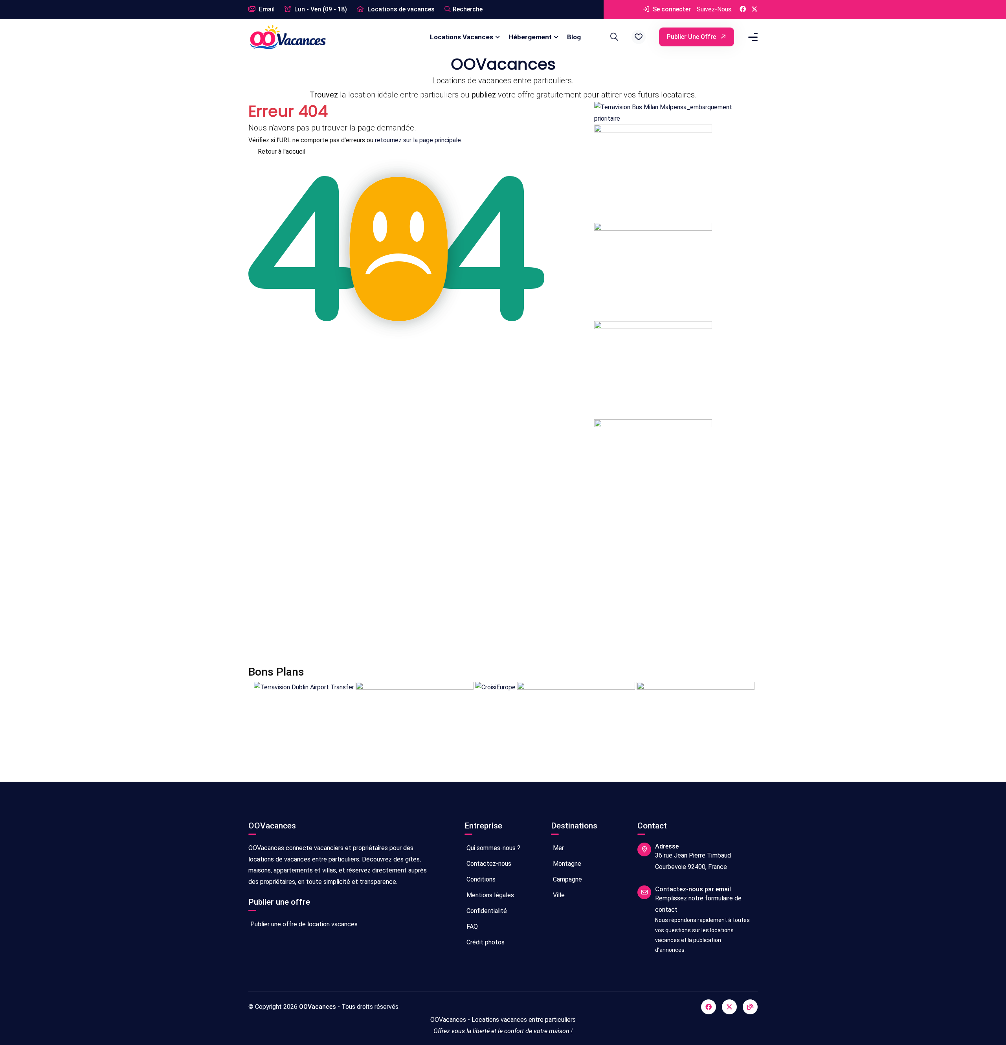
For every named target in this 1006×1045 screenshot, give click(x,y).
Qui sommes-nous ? (492, 848)
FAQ (471, 926)
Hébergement (530, 37)
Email (266, 9)
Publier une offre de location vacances (303, 924)
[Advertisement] (484, 591)
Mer (557, 848)
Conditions (480, 879)
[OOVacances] (287, 37)
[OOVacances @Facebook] (743, 9)
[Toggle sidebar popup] (752, 37)
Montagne (566, 863)
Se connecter (671, 9)
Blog (574, 37)
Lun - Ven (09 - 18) (320, 9)
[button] (639, 37)
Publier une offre (692, 36)
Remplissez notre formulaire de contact (698, 903)
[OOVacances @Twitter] (754, 9)
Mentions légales (489, 895)
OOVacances (317, 1006)
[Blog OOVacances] (750, 1006)
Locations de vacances (400, 9)
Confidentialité (486, 911)
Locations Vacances (461, 37)
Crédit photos (485, 942)
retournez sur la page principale (418, 140)
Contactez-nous (488, 863)
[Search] (613, 36)
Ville (558, 895)
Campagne (566, 879)
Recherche (468, 9)
